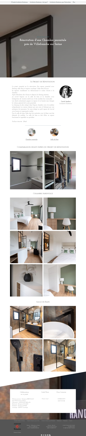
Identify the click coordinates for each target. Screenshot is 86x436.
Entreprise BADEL (22, 405)
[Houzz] (50, 435)
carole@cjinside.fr (71, 426)
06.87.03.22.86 (72, 425)
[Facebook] (41, 435)
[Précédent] (15, 170)
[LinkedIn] (45, 435)
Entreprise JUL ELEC (23, 404)
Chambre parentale (31, 139)
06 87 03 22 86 (61, 400)
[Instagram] (43, 435)
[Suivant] (38, 170)
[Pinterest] (48, 435)
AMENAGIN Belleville (24, 402)
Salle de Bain (54, 139)
